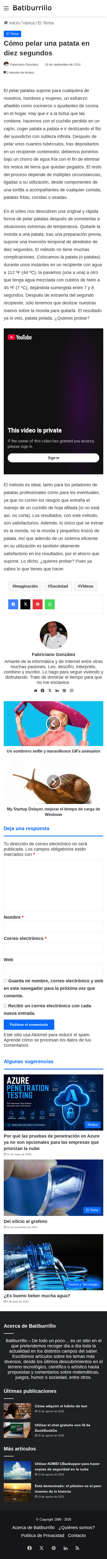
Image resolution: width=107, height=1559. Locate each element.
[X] (50, 691)
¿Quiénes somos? (76, 1527)
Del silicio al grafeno (25, 1221)
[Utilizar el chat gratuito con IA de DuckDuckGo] (17, 1430)
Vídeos (86, 586)
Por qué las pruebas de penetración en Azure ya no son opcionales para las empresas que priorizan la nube (52, 1142)
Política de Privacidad (42, 1535)
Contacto (77, 1535)
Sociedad (59, 586)
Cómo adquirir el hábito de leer (61, 1406)
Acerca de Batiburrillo (33, 1527)
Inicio (14, 22)
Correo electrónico (25, 938)
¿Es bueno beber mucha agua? (37, 1295)
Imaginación (26, 586)
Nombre (14, 917)
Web (8, 959)
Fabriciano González (24, 64)
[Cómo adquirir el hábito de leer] (17, 1411)
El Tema (46, 22)
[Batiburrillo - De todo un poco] (32, 8)
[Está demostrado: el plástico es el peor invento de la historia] (17, 1492)
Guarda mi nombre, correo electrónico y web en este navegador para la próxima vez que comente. (53, 988)
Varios (28, 22)
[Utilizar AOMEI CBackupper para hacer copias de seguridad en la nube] (17, 1470)
